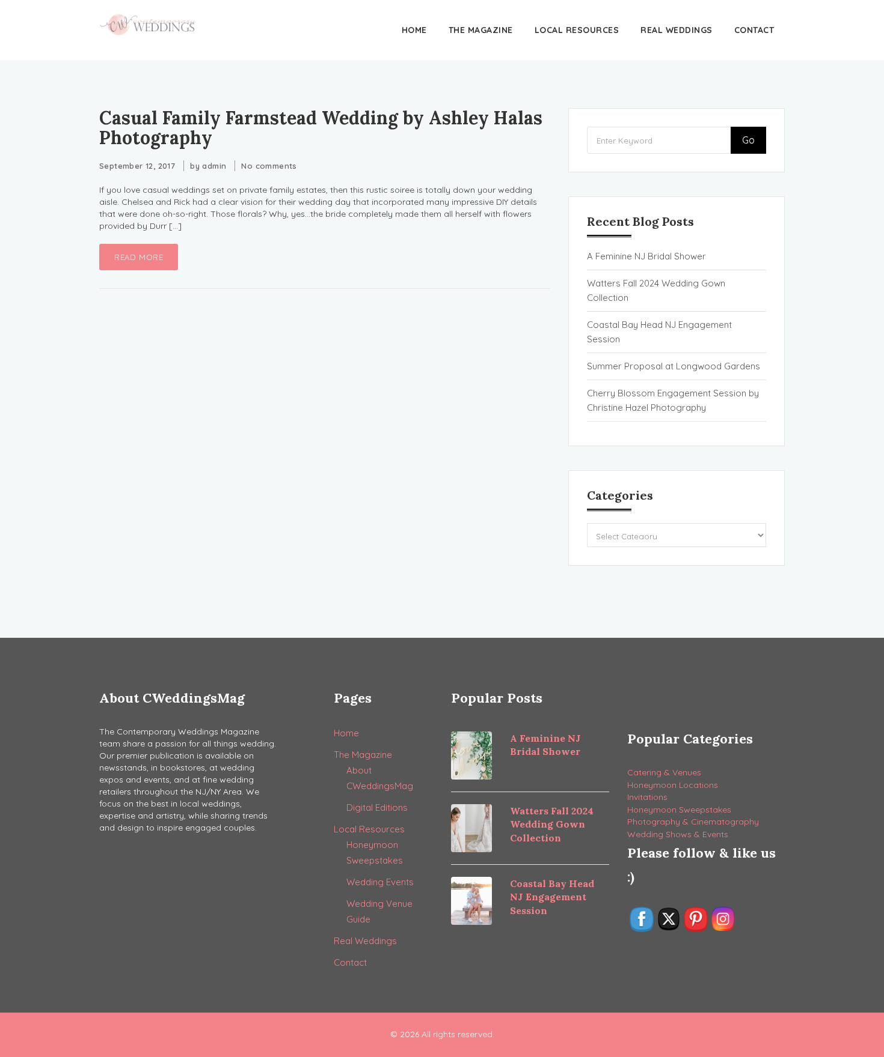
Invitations (647, 797)
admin (214, 166)
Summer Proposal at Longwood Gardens (673, 366)
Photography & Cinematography (693, 821)
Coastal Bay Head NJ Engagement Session (659, 332)
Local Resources (577, 30)
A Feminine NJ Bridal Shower (646, 256)
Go (748, 140)
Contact (754, 30)
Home (414, 30)
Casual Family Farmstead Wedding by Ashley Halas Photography (320, 127)
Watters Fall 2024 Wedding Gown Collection (656, 290)
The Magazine (481, 30)
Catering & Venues (664, 772)
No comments (268, 166)
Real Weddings (676, 30)
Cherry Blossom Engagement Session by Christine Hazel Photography (673, 400)
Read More (138, 257)
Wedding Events (380, 882)
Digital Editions (377, 807)
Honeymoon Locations (672, 785)
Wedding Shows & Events (677, 834)
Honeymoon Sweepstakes (679, 809)
